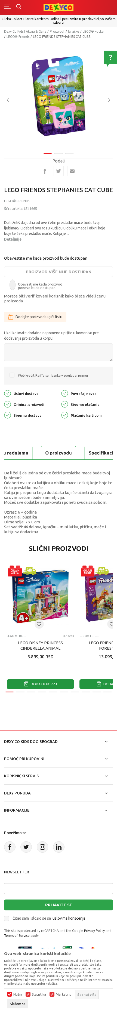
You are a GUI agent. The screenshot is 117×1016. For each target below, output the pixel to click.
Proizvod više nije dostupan (58, 271)
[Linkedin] (58, 847)
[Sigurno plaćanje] (64, 404)
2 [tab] (58, 153)
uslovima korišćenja (69, 918)
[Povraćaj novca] (64, 393)
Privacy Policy (94, 930)
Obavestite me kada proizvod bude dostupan (45, 258)
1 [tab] (48, 153)
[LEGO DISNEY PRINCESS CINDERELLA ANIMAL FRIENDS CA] (40, 596)
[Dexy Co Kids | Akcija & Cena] (58, 7)
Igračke (73, 31)
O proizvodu (58, 452)
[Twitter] (26, 847)
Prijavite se (58, 905)
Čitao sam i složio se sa (49, 918)
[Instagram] (42, 847)
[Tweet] (58, 171)
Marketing (64, 994)
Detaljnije (12, 239)
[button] (39, 624)
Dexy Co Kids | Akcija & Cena (25, 31)
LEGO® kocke (93, 31)
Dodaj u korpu (43, 684)
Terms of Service (17, 935)
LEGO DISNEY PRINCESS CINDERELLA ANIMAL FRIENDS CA (40, 648)
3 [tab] (69, 153)
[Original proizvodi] (7, 404)
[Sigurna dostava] (7, 415)
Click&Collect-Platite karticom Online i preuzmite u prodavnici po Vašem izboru (59, 20)
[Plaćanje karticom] (64, 415)
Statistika (39, 994)
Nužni (17, 994)
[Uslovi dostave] (7, 393)
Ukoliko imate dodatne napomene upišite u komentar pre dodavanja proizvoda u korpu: (51, 335)
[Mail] (72, 171)
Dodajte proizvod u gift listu (39, 317)
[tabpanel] (58, 96)
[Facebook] (45, 171)
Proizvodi (57, 31)
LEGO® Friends (18, 36)
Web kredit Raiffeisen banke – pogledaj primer (53, 375)
